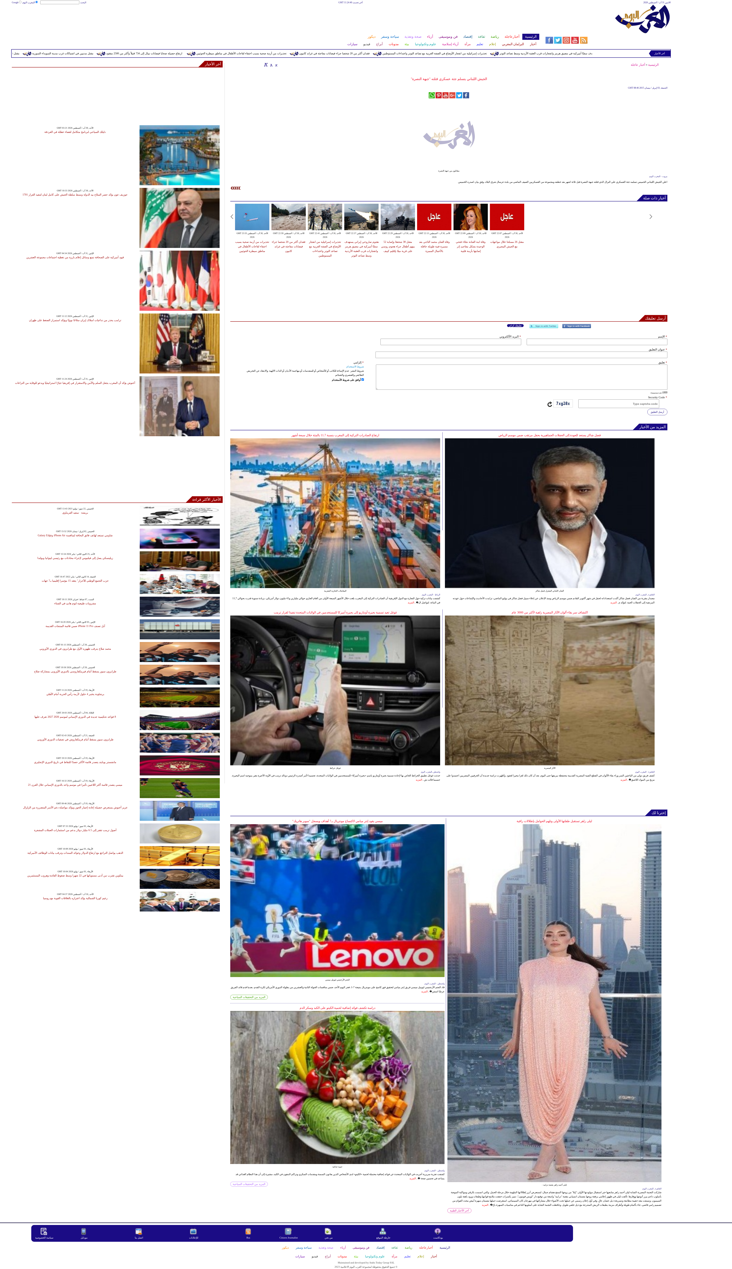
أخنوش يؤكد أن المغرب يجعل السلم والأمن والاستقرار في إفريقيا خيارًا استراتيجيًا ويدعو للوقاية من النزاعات (75, 383)
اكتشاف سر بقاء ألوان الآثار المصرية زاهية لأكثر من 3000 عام (550, 612)
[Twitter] (543, 327)
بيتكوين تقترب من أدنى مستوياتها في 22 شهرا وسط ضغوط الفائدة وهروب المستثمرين (75, 875)
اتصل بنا (139, 1237)
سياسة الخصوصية (44, 1237)
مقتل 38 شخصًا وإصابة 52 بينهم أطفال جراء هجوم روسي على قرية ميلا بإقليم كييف (398, 246)
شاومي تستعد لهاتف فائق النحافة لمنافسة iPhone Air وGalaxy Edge (75, 535)
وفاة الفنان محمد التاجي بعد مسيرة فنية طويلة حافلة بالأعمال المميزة (434, 246)
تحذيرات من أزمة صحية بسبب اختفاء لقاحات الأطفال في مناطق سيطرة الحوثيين (441, 53)
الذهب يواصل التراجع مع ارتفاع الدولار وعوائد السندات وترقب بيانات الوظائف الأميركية (75, 852)
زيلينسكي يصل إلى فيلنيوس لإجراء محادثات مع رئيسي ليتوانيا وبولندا (75, 558)
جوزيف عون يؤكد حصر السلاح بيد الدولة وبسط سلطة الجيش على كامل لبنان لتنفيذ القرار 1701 (75, 194)
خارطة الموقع (383, 1237)
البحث (83, 2)
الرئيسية (653, 64)
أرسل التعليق (657, 411)
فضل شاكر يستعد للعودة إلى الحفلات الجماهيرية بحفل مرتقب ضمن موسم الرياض (549, 435)
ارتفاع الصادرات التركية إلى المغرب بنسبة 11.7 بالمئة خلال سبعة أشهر (335, 435)
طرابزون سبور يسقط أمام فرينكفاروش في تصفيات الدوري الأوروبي (75, 739)
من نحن (329, 1237)
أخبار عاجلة (638, 64)
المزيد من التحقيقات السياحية (249, 997)
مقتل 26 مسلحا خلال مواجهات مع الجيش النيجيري (191, 53)
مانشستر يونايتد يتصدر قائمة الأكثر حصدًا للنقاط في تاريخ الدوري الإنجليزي (75, 762)
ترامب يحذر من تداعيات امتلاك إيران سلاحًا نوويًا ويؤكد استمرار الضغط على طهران (75, 320)
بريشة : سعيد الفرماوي (75, 512)
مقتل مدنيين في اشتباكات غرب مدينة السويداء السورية (262, 53)
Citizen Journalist (288, 1237)
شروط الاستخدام (355, 366)
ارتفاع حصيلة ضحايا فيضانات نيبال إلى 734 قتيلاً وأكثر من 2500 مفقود (344, 53)
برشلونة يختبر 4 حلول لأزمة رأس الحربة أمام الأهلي (75, 694)
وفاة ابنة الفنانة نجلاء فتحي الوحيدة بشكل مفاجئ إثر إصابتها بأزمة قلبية (111, 53)
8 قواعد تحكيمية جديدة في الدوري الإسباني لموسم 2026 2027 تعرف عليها (75, 716)
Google (15, 2)
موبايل (84, 1237)
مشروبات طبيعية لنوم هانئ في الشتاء (75, 603)
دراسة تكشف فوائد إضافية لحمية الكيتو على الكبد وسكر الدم (337, 1007)
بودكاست (438, 1237)
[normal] (271, 65)
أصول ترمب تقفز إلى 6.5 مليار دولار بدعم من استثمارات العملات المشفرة (75, 830)
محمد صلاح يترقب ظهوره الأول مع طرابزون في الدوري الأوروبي (75, 648)
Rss (248, 1237)
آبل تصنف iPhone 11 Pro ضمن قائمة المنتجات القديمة (75, 626)
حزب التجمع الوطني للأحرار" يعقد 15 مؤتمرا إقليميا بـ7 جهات (75, 580)
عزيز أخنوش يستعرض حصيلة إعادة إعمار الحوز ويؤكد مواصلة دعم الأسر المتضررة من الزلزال (75, 807)
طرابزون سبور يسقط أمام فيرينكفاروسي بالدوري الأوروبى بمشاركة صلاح (75, 671)
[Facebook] (576, 327)
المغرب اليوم (28, 2)
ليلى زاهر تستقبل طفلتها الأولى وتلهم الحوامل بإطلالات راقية (554, 821)
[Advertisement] (275, 16)
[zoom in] (266, 65)
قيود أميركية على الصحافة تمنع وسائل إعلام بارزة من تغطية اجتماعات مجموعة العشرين (75, 257)
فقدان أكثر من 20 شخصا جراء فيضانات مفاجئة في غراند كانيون (534, 53)
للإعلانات (193, 1237)
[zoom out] (276, 65)
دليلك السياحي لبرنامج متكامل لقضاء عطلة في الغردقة (75, 132)
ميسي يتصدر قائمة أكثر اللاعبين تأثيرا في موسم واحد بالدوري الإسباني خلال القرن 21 (75, 784)
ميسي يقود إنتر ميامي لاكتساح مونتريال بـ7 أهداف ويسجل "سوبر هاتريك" (337, 821)
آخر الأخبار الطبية (459, 1210)
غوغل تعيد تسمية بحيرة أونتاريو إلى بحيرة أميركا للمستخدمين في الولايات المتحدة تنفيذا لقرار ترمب (335, 612)
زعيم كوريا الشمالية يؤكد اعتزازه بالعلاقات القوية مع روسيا (75, 898)
